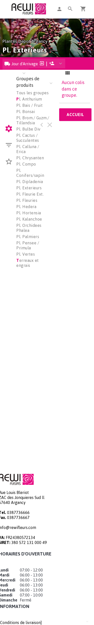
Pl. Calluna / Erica (27, 149)
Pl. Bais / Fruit (29, 105)
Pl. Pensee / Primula (27, 245)
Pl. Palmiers (27, 236)
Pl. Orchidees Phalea (29, 228)
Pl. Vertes (25, 254)
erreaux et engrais (27, 263)
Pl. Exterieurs (29, 187)
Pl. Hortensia (28, 212)
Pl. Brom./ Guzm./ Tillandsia (32, 120)
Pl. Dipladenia (29, 181)
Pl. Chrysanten (30, 157)
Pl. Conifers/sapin (30, 173)
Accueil (75, 114)
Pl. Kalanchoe (29, 219)
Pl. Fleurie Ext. (30, 194)
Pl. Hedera (26, 206)
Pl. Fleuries (26, 200)
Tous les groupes (32, 92)
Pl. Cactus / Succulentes (27, 138)
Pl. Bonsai (25, 111)
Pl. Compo (26, 164)
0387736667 (18, 517)
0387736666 (18, 512)
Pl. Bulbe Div (28, 129)
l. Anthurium (29, 99)
